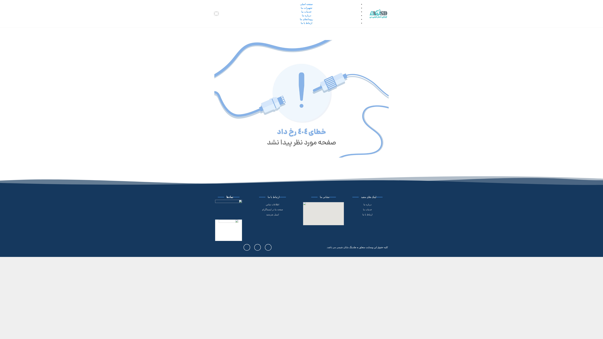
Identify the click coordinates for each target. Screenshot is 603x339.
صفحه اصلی (306, 4)
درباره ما (306, 15)
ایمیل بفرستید (272, 214)
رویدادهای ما (306, 19)
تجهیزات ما (306, 8)
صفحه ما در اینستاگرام (272, 209)
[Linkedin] (247, 247)
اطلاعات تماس (272, 204)
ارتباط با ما (306, 23)
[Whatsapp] (257, 247)
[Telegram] (268, 247)
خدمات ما (306, 11)
